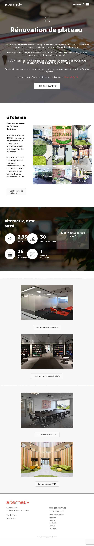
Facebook (52, 530)
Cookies (52, 527)
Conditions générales (56, 522)
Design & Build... (71, 84)
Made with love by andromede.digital (47, 544)
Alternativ (13, 4)
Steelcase (77, 4)
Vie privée (52, 525)
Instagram (52, 536)
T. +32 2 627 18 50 (56, 518)
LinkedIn (52, 533)
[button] (47, 93)
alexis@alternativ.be (57, 515)
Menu (87, 4)
